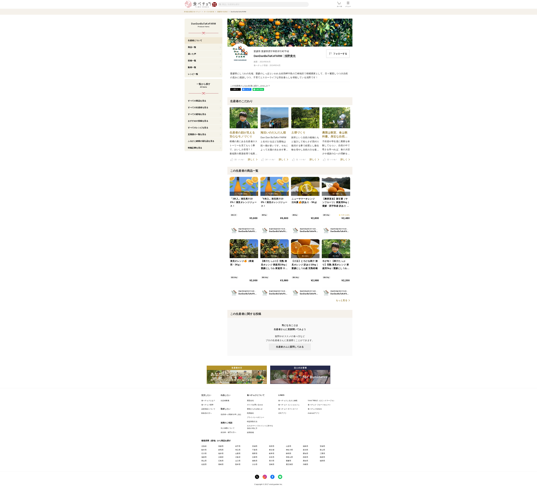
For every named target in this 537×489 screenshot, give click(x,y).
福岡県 (322, 461)
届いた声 (192, 54)
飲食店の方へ (206, 413)
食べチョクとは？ (208, 401)
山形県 (288, 446)
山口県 (237, 461)
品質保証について (208, 409)
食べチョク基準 (207, 405)
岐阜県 (271, 453)
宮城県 (254, 446)
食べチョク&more (315, 409)
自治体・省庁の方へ (228, 432)
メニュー (348, 6)
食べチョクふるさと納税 (287, 401)
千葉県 (254, 450)
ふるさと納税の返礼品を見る (201, 141)
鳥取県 (305, 457)
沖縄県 (305, 464)
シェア (247, 89)
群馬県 (220, 450)
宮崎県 (271, 464)
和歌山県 (289, 457)
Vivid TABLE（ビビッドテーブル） (321, 401)
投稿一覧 (192, 60)
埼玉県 (237, 450)
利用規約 (250, 413)
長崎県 (220, 464)
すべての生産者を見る (198, 107)
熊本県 (237, 464)
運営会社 (250, 401)
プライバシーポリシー (255, 417)
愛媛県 (288, 461)
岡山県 (204, 461)
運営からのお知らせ (255, 409)
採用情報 (250, 432)
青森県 (220, 446)
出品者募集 (225, 401)
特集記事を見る (195, 148)
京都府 (220, 457)
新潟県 (305, 450)
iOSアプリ (282, 413)
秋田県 (271, 446)
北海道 (204, 446)
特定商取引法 (252, 422)
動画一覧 (192, 67)
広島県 (220, 461)
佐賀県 (204, 464)
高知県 (305, 461)
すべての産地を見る (197, 114)
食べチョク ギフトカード (288, 409)
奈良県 (271, 457)
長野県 (254, 453)
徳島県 (254, 461)
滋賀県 (204, 457)
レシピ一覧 (193, 74)
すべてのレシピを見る (198, 127)
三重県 (322, 453)
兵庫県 (254, 457)
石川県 (204, 453)
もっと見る (342, 300)
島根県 (322, 457)
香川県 (271, 461)
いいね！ (239, 159)
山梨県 (237, 453)
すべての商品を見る (197, 101)
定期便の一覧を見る (197, 134)
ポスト (235, 89)
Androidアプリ (313, 413)
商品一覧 (192, 47)
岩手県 (237, 446)
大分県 (254, 464)
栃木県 (204, 450)
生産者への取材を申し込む (231, 414)
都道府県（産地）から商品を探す (216, 440)
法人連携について (228, 428)
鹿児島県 (289, 464)
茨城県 (322, 446)
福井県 (220, 453)
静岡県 (288, 453)
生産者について (195, 40)
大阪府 (237, 457)
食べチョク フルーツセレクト (319, 405)
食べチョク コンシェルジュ (289, 405)
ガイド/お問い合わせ (255, 405)
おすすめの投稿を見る (198, 121)
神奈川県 (289, 450)
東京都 (271, 450)
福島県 (305, 446)
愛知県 (305, 453)
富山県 (322, 450)
